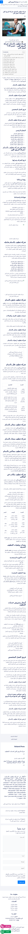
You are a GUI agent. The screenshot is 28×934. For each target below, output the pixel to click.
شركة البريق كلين (13, 2)
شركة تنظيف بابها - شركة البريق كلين (11, 804)
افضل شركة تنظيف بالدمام (17, 682)
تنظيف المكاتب (14, 906)
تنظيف (21, 100)
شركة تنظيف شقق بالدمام (9, 60)
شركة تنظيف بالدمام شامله (9, 59)
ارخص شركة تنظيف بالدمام (17, 719)
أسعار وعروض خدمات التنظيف (10, 72)
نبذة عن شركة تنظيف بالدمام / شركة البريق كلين (14, 57)
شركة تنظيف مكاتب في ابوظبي (10, 69)
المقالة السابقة (14, 736)
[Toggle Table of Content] (22, 52)
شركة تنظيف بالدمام (11, 147)
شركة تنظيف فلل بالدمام (9, 62)
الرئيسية (26, 4)
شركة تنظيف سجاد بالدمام (9, 65)
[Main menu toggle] (1, 1)
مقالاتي (21, 4)
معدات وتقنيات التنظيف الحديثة (11, 70)
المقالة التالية (14, 739)
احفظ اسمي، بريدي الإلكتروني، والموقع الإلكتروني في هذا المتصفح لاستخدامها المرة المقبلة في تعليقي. (15, 875)
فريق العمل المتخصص (9, 74)
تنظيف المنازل (14, 904)
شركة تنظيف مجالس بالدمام (9, 67)
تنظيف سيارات (14, 910)
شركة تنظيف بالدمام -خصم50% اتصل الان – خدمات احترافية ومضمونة (14, 763)
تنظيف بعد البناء (14, 908)
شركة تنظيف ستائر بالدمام (9, 64)
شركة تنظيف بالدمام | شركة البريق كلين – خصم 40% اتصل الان (13, 55)
